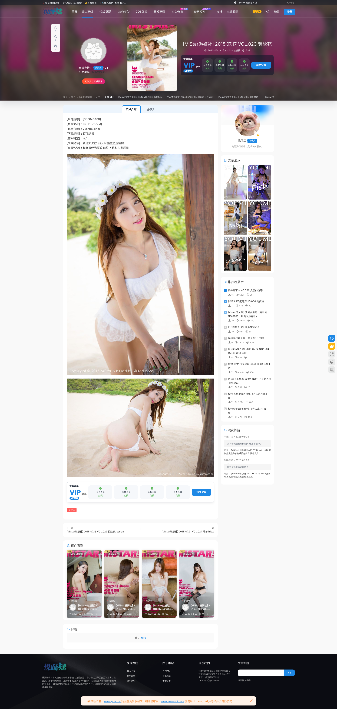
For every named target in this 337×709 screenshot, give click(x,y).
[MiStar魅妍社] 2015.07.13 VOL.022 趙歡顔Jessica (95, 531)
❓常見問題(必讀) (51, 2)
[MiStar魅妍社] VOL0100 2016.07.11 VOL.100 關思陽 (88, 607)
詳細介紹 (131, 109)
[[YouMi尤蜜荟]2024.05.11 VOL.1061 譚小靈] (235, 253)
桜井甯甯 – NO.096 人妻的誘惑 (245, 290)
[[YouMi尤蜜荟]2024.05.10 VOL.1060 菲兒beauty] (259, 253)
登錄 (143, 638)
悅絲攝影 (105, 11)
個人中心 (131, 670)
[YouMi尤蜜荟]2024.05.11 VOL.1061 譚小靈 (255, 97)
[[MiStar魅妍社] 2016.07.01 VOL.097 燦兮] (196, 573)
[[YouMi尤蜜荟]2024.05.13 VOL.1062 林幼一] (259, 217)
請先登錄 (261, 65)
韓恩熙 (149, 600)
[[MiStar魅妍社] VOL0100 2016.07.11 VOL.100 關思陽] (84, 573)
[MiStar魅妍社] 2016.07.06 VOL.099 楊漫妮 (125, 607)
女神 (219, 11)
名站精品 (123, 11)
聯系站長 (112, 143)
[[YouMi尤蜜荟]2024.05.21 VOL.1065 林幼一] (235, 182)
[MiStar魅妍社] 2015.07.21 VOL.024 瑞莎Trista (188, 531)
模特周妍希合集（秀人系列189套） (247, 338)
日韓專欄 (159, 11)
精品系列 (202, 11)
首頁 (74, 11)
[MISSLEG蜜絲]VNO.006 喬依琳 (246, 301)
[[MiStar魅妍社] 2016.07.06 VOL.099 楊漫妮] (121, 573)
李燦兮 (187, 600)
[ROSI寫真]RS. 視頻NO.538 (243, 327)
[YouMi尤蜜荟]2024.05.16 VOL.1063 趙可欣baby (159, 97)
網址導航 (131, 681)
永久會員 (179, 11)
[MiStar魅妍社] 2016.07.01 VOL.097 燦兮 (201, 607)
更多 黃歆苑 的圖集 (94, 81)
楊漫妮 (112, 600)
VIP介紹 (166, 670)
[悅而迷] (53, 11)
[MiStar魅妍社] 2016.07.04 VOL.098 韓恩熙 (163, 607)
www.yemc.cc (112, 701)
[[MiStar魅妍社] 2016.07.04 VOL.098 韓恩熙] (159, 573)
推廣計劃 (167, 681)
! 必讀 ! (150, 109)
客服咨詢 (167, 675)
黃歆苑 (98, 67)
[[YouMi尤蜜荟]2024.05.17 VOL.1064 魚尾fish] (259, 182)
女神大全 (131, 675)
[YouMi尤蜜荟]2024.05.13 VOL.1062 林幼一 (208, 97)
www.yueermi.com (172, 701)
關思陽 (74, 600)
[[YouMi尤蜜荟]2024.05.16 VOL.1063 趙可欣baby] (235, 217)
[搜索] (268, 11)
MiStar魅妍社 (100, 72)
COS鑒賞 (141, 11)
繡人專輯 (87, 11)
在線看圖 (232, 11)
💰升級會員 (91, 2)
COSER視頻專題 (74, 2)
